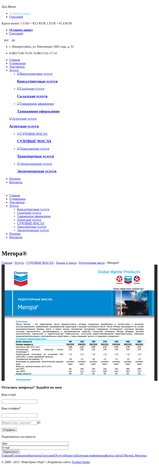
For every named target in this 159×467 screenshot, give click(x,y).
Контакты (15, 182)
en (13, 40)
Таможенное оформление (38, 111)
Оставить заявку (20, 13)
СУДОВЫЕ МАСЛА (34, 141)
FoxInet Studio (81, 462)
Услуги (14, 70)
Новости (70, 455)
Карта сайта (113, 455)
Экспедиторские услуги (36, 171)
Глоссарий (16, 16)
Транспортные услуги (35, 156)
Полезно (15, 178)
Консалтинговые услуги (37, 81)
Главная (14, 59)
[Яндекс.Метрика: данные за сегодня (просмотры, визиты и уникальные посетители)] (134, 455)
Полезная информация (91, 455)
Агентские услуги (24, 126)
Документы (17, 66)
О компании (17, 63)
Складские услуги (32, 96)
